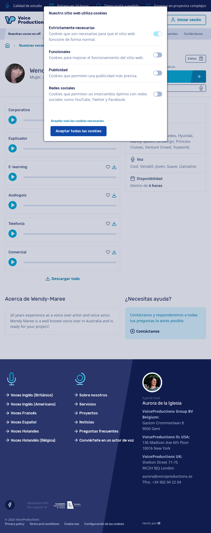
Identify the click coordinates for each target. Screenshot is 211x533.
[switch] (157, 33)
